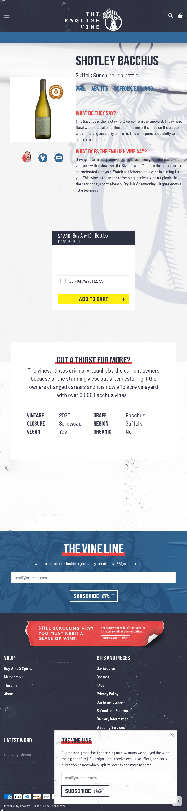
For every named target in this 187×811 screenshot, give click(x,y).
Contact (103, 676)
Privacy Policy (107, 693)
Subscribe (86, 595)
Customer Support (111, 702)
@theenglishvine (17, 754)
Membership (14, 676)
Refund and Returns (112, 710)
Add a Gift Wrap (86, 281)
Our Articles (106, 668)
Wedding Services (111, 727)
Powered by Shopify (17, 806)
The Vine (10, 685)
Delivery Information (112, 718)
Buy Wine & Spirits (18, 668)
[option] (93, 37)
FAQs (100, 685)
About (8, 693)
